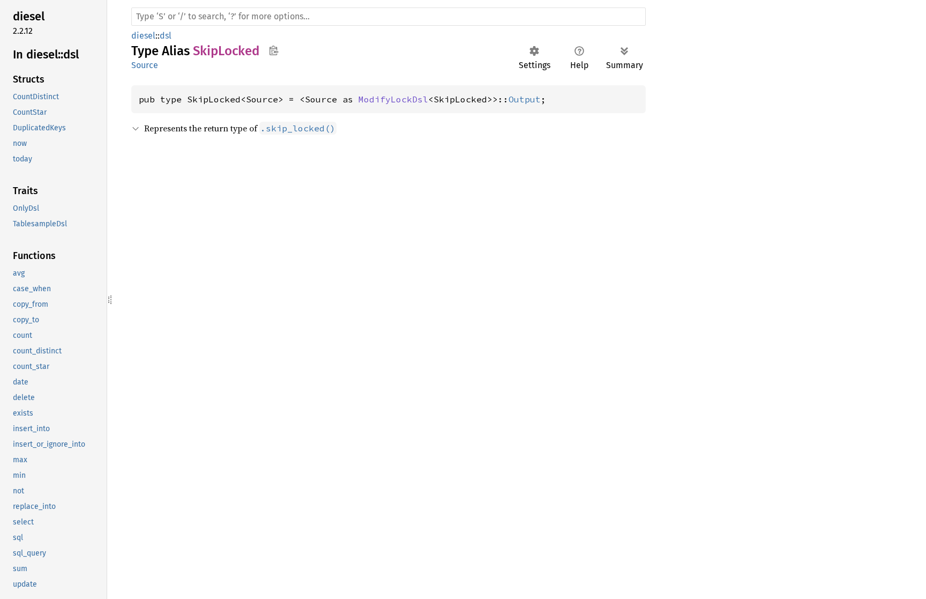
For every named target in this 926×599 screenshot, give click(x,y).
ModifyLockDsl (393, 99)
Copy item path (273, 50)
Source (144, 65)
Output (525, 99)
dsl (165, 36)
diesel (143, 36)
